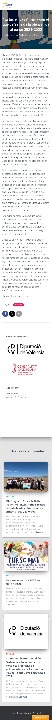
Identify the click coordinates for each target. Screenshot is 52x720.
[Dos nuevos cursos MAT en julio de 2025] (26, 556)
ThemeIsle (37, 713)
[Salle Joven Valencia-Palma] (8, 4)
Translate (23, 397)
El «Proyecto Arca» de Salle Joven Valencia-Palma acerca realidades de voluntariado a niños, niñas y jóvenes (25, 506)
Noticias (18, 304)
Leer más (40, 532)
